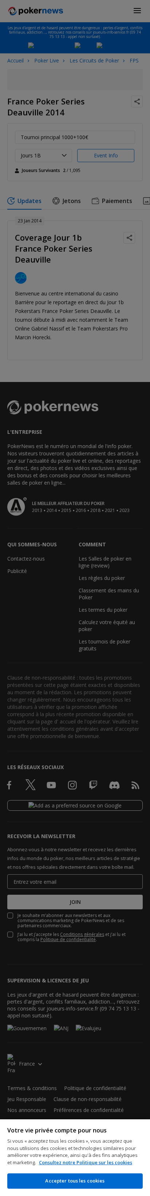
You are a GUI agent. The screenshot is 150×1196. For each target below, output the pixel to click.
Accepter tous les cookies (74, 1180)
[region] (75, 1157)
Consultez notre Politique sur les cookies (85, 1162)
